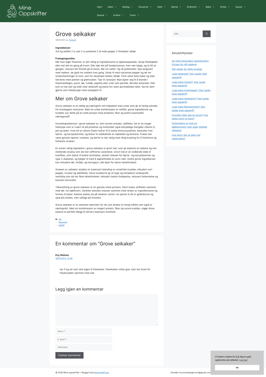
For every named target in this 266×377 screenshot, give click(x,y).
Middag (126, 7)
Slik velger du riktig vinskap (187, 69)
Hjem (99, 7)
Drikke (223, 7)
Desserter (144, 7)
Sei (60, 219)
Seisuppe (63, 222)
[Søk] (207, 33)
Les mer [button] (243, 360)
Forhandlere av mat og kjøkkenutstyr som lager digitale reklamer (189, 127)
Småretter (192, 7)
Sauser (239, 7)
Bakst (208, 7)
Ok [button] (237, 367)
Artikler (117, 15)
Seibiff (61, 225)
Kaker (110, 7)
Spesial (100, 15)
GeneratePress (101, 372)
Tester (133, 15)
